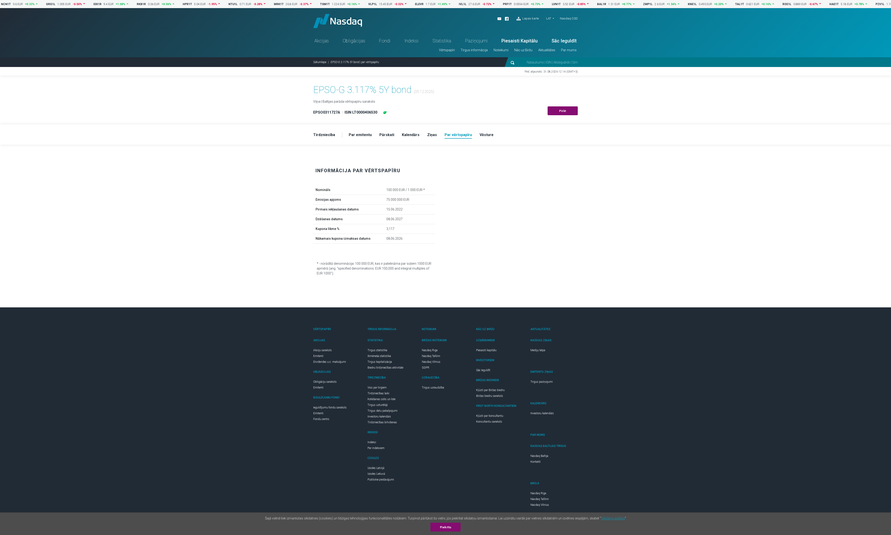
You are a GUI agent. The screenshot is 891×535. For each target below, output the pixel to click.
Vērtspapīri (447, 50)
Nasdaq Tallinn (431, 356)
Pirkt (562, 111)
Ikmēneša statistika (379, 356)
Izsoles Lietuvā (376, 473)
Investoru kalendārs (379, 416)
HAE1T (819, 4)
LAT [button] (548, 18)
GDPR (425, 367)
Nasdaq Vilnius (431, 361)
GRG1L (36, 4)
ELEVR (405, 4)
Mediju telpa (537, 350)
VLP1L (358, 4)
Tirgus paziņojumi (541, 381)
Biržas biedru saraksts (489, 396)
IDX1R (83, 4)
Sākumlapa (319, 62)
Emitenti (318, 356)
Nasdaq (337, 21)
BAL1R (587, 4)
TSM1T (311, 4)
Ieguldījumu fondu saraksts (330, 407)
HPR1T (173, 4)
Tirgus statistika (377, 350)
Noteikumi (501, 50)
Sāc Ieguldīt (564, 41)
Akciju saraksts (322, 350)
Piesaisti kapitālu (486, 350)
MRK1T (264, 4)
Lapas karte (530, 18)
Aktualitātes (546, 50)
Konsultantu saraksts (489, 421)
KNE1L (678, 4)
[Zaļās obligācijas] (385, 112)
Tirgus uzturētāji (378, 405)
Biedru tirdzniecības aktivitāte (385, 367)
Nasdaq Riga (430, 350)
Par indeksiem (376, 448)
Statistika (442, 41)
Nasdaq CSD (569, 18)
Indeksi (411, 41)
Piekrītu (445, 527)
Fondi (385, 41)
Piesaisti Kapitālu (519, 41)
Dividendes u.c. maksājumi (329, 361)
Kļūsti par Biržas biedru (490, 390)
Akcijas (321, 41)
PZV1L (865, 4)
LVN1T (542, 4)
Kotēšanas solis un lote (381, 399)
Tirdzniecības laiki (378, 393)
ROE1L (772, 4)
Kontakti (535, 461)
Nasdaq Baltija (539, 456)
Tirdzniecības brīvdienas (382, 422)
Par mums (569, 50)
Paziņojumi (476, 41)
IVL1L (448, 4)
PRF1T (493, 4)
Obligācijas (354, 41)
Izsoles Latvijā (376, 468)
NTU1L (218, 4)
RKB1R (127, 4)
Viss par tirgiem (377, 387)
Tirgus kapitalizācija (380, 361)
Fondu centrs (321, 419)
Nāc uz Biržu (523, 50)
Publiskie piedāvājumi (381, 479)
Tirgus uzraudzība (433, 387)
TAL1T (725, 4)
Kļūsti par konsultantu (489, 415)
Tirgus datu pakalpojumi (382, 410)
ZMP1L (633, 4)
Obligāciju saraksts (325, 381)
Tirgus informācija (474, 50)
